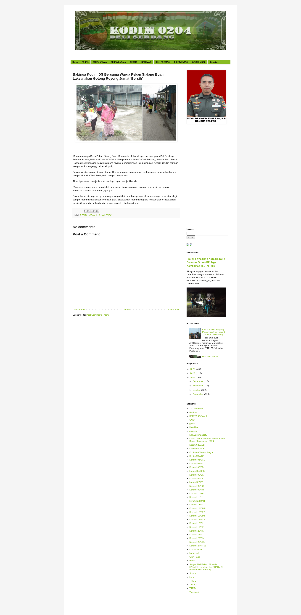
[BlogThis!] (88, 211)
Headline (193, 427)
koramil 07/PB (196, 482)
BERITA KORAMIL (88, 215)
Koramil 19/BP (196, 527)
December (198, 381)
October (197, 390)
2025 (193, 373)
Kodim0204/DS (196, 456)
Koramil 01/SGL (197, 459)
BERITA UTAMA (100, 62)
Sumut (192, 573)
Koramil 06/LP (196, 478)
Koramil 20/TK (196, 531)
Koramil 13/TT (196, 504)
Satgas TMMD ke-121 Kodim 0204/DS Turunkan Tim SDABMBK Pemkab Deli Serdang (206, 567)
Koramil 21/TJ (196, 534)
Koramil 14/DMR (197, 508)
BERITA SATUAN (118, 62)
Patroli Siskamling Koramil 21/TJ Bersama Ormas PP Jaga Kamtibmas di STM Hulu (206, 262)
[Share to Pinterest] (97, 211)
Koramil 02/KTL (197, 463)
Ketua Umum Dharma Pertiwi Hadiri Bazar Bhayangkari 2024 (207, 439)
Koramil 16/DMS (197, 515)
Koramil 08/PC (105, 215)
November (198, 385)
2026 (193, 369)
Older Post (173, 309)
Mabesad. (194, 553)
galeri (192, 423)
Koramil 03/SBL (197, 467)
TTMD (192, 588)
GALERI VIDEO (199, 62)
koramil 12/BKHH (197, 501)
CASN (192, 420)
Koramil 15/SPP (197, 512)
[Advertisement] (206, 176)
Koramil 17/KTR (197, 519)
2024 (193, 377)
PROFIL (85, 62)
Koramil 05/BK (196, 475)
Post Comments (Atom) (98, 315)
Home (75, 62)
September (198, 394)
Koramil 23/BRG (197, 542)
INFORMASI (146, 62)
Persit (192, 560)
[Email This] (85, 211)
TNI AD (192, 584)
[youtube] (188, 245)
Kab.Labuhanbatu (198, 435)
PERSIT (133, 62)
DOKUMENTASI (181, 62)
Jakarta (193, 431)
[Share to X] (91, 211)
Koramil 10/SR (196, 493)
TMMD (192, 581)
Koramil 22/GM (196, 538)
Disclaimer (214, 62)
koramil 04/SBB (197, 471)
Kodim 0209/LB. (197, 448)
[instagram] (191, 245)
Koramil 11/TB (196, 497)
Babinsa (193, 412)
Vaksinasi (194, 592)
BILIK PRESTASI (163, 62)
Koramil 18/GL (196, 523)
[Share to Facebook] (94, 211)
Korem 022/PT (196, 549)
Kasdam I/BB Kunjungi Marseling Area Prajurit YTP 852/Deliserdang (213, 332)
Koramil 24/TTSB (197, 545)
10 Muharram (196, 408)
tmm (191, 577)
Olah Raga (194, 557)
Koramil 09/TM (196, 489)
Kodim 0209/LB (197, 445)
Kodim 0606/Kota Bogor (201, 452)
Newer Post (79, 309)
